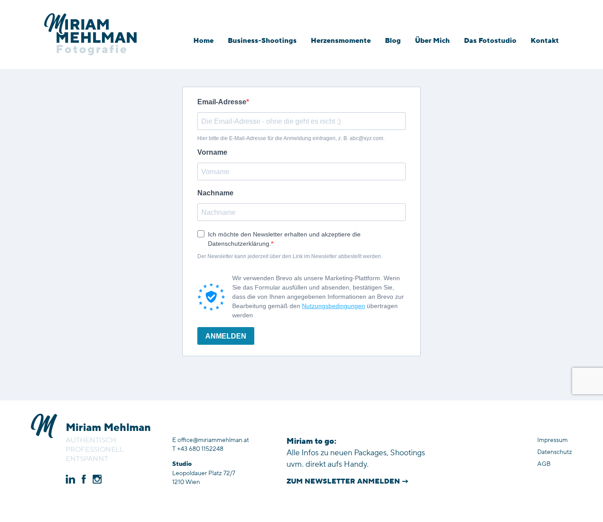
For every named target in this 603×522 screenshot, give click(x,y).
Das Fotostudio (490, 40)
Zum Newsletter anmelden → (347, 481)
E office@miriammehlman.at (210, 440)
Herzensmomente (341, 40)
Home (203, 40)
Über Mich (432, 40)
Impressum (552, 440)
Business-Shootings (262, 40)
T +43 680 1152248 (197, 449)
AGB (543, 464)
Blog (393, 40)
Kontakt (545, 40)
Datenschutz (554, 452)
